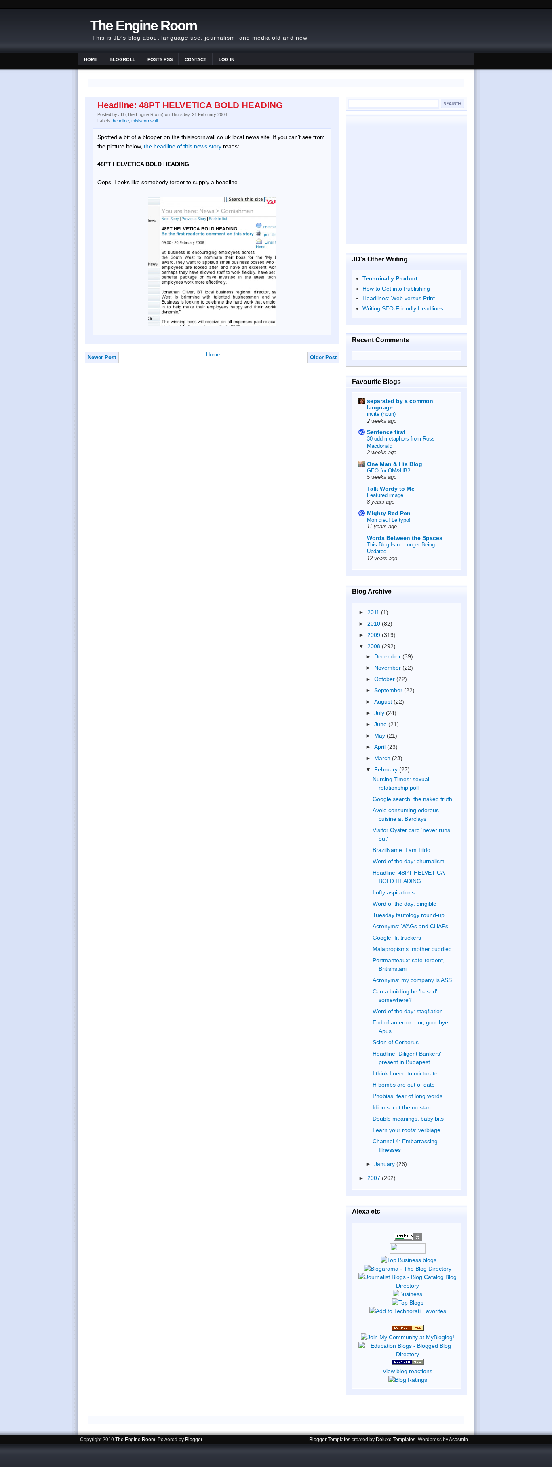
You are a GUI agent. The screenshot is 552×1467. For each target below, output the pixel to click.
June (381, 724)
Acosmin (458, 1439)
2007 (374, 1178)
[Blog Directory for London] (408, 1329)
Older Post (323, 357)
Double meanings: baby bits (408, 1118)
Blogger (193, 1439)
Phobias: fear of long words (407, 1096)
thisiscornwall (144, 120)
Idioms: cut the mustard (403, 1107)
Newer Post (102, 357)
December (388, 656)
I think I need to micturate (405, 1073)
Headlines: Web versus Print (398, 298)
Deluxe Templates (395, 1439)
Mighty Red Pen (389, 513)
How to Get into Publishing (396, 288)
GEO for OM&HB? (388, 471)
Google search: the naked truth (412, 799)
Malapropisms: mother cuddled (412, 949)
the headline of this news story (182, 146)
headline (121, 120)
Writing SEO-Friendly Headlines (402, 308)
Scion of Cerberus (396, 1042)
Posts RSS (160, 59)
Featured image (385, 495)
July (380, 713)
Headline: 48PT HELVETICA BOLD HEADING (190, 105)
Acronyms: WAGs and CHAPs (410, 926)
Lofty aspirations (394, 892)
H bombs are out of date (404, 1084)
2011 (374, 612)
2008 (374, 646)
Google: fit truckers (397, 937)
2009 (374, 635)
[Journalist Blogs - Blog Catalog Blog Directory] (407, 1285)
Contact (195, 59)
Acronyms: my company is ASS (412, 980)
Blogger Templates (329, 1439)
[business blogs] (408, 1260)
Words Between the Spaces (404, 538)
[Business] (407, 1294)
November (388, 667)
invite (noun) (381, 414)
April (380, 747)
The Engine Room (143, 25)
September (389, 690)
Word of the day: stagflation (408, 1011)
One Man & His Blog (394, 464)
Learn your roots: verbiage (406, 1130)
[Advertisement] (406, 184)
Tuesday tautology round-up (409, 915)
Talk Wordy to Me (391, 488)
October (385, 679)
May (380, 735)
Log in (226, 59)
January (385, 1164)
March (383, 758)
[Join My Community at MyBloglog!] (407, 1337)
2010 (374, 623)
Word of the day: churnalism (409, 861)
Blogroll (122, 59)
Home (90, 59)
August (384, 701)
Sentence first (386, 432)
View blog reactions (407, 1371)
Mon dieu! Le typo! (389, 520)
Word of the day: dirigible (404, 903)
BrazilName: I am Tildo (401, 850)
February (386, 769)
